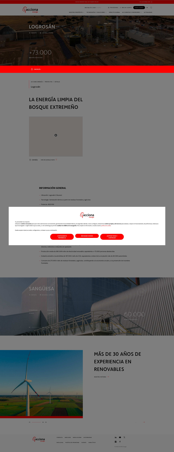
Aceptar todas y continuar (112, 237)
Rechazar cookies (87, 236)
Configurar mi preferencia (62, 237)
